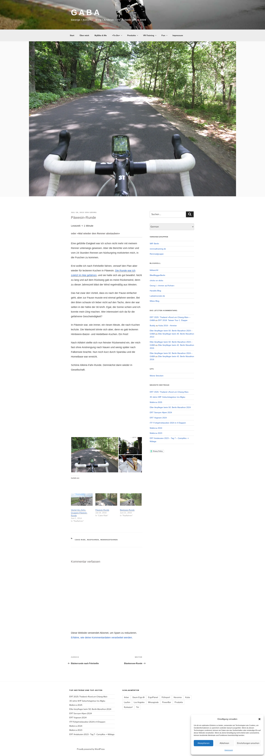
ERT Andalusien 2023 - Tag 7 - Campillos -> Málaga (91, 734)
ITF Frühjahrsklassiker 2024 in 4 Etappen (168, 423)
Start (72, 35)
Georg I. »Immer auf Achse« (162, 285)
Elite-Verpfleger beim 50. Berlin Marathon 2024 (170, 407)
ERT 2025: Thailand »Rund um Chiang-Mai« (169, 392)
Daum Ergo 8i (138, 697)
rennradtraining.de (158, 249)
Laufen (127, 702)
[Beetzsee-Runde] (131, 499)
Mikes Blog (154, 301)
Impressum (229, 750)
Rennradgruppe (157, 254)
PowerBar (166, 702)
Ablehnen (224, 743)
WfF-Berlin (154, 243)
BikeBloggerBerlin (157, 275)
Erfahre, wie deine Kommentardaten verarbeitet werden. (102, 637)
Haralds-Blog (155, 291)
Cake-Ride (80, 540)
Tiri (137, 707)
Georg (93, 212)
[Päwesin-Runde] (106, 499)
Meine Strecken (156, 376)
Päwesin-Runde (102, 510)
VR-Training (148, 35)
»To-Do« (116, 35)
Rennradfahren (109, 540)
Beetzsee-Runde (127, 510)
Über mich (84, 35)
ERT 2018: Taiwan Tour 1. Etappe (172, 320)
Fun (163, 35)
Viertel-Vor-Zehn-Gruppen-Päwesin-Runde (79, 513)
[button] (259, 719)
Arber (126, 697)
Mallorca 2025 (156, 402)
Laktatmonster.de (157, 296)
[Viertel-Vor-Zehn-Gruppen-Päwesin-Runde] (82, 499)
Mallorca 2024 (156, 428)
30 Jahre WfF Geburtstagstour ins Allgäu (167, 397)
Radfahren (93, 540)
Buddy (152, 325)
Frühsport (166, 697)
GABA (86, 12)
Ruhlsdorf (128, 707)
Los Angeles (139, 702)
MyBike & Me (101, 35)
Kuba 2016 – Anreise (167, 325)
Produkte (131, 35)
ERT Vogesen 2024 (158, 418)
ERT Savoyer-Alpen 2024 (161, 412)
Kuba (187, 697)
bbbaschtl (154, 270)
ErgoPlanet (153, 697)
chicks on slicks (156, 280)
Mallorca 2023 (156, 433)
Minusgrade (153, 702)
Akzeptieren (204, 743)
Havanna (178, 697)
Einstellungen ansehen (248, 743)
